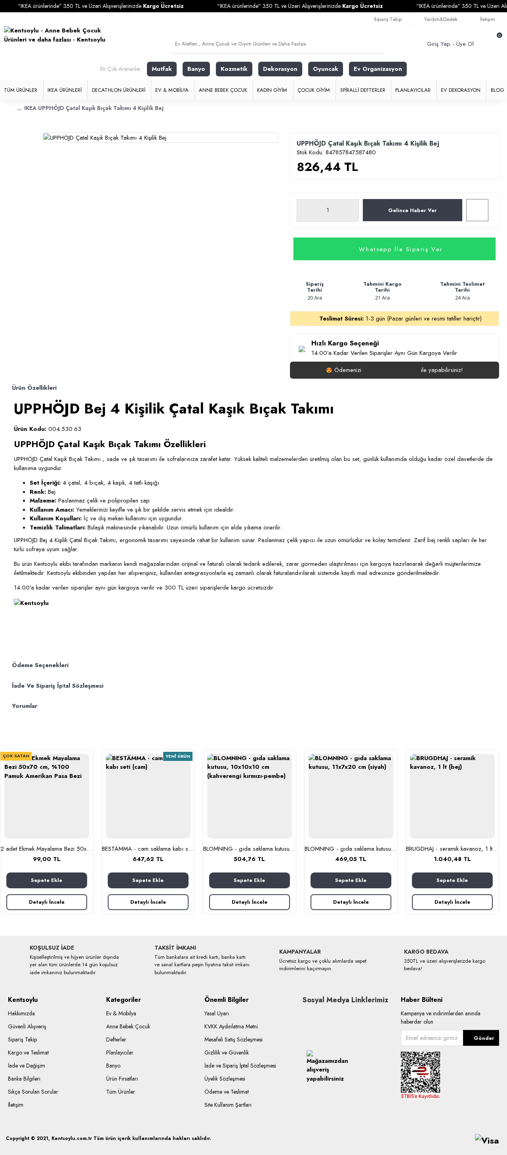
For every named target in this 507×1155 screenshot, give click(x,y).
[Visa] (487, 1140)
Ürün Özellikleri (34, 387)
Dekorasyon (280, 68)
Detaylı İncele (47, 902)
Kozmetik (234, 68)
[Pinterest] (344, 1016)
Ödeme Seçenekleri (40, 665)
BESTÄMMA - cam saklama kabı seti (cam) (148, 849)
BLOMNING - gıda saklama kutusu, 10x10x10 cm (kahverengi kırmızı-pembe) (249, 849)
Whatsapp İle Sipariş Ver (401, 249)
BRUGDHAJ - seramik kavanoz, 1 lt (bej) (452, 849)
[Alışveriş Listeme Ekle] (477, 210)
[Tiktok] (320, 1016)
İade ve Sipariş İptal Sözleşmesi (57, 685)
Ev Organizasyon (378, 68)
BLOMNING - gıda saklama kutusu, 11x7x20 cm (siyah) (351, 849)
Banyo (196, 68)
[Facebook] (309, 1016)
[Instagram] (332, 1016)
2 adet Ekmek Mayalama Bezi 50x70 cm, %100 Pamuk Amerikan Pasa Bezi (46, 849)
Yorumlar (24, 706)
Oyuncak (325, 68)
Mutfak (162, 68)
